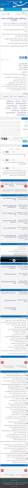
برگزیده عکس (24, 290)
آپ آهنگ (24, 101)
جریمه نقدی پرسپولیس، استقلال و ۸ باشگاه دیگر (17, 446)
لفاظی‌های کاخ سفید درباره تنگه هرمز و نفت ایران (17, 353)
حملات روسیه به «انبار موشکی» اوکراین (19, 379)
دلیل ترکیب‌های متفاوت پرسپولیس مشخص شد (17, 427)
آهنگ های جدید (23, 108)
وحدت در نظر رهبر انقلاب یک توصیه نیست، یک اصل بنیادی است (14, 444)
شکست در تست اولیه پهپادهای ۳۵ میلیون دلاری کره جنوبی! (15, 336)
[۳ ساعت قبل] (20, 185)
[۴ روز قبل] (7, 185)
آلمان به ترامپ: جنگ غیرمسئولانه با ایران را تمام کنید (17, 386)
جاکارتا (11, 96)
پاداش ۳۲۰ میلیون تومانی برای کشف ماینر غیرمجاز (9, 221)
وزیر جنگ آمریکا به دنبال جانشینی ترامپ (19, 334)
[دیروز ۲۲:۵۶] (22, 283)
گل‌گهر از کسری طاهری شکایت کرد (20, 349)
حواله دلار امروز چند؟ (22, 246)
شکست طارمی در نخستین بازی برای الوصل (18, 343)
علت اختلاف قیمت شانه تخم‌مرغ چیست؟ (19, 411)
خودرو (26, 180)
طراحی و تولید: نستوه (14, 486)
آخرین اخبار (25, 371)
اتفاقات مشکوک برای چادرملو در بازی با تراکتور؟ (18, 340)
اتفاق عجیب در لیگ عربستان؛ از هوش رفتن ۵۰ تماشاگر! (16, 436)
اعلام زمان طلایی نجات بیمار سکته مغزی (21, 475)
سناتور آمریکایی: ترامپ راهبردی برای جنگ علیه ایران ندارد (16, 324)
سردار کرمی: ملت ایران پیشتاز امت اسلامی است (17, 389)
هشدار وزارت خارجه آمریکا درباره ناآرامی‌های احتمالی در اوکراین (15, 397)
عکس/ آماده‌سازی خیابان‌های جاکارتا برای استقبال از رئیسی (15, 84)
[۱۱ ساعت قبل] (7, 470)
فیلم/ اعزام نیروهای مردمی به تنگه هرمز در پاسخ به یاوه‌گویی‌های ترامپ (13, 318)
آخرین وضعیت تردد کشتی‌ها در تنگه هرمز (17, 260)
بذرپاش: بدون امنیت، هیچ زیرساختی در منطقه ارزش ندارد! (15, 418)
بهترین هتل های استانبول (21, 103)
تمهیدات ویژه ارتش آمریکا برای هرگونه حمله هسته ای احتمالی (15, 425)
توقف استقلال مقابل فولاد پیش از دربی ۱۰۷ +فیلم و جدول (8, 267)
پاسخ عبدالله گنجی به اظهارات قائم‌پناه (19, 331)
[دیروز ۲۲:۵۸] (22, 276)
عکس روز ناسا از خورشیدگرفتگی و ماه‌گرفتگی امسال (17, 388)
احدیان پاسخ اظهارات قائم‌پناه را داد (20, 341)
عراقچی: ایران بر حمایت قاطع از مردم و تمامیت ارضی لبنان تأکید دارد (14, 373)
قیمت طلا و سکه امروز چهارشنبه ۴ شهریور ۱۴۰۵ (17, 251)
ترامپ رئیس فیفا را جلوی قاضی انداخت (19, 413)
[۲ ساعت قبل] (22, 215)
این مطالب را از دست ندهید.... (21, 195)
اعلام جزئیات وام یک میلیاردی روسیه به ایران (18, 451)
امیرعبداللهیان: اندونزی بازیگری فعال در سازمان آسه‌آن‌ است (14, 19)
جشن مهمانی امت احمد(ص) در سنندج (9, 293)
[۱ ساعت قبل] (22, 200)
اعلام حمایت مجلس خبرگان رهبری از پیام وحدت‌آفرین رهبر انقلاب (14, 377)
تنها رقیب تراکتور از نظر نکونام (10, 274)
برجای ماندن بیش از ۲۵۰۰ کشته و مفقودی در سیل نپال (16, 460)
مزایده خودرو (23, 110)
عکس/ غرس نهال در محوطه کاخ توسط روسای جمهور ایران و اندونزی (14, 86)
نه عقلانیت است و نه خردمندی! (20, 332)
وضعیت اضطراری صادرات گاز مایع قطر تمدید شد (17, 438)
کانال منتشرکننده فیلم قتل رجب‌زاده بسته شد (9, 198)
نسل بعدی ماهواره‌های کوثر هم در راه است (9, 213)
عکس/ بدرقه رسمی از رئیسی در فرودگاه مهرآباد (17, 82)
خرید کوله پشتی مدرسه (21, 115)
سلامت (25, 465)
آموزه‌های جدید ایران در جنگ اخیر (20, 402)
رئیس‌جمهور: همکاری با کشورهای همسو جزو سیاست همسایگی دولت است (15, 74)
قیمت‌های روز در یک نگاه (22, 244)
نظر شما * (25, 129)
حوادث (26, 356)
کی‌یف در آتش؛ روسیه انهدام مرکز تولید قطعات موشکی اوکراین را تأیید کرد (14, 351)
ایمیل (26, 125)
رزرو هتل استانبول (9, 103)
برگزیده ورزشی (24, 263)
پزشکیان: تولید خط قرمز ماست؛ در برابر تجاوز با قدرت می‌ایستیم (14, 381)
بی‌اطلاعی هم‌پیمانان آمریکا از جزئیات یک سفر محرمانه (16, 455)
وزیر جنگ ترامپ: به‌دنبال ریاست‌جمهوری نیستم (17, 400)
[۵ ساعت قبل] (22, 237)
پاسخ (3, 152)
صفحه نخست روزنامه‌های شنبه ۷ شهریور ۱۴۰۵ (10, 308)
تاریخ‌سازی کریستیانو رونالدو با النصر (19, 439)
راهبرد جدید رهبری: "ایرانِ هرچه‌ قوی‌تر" (19, 429)
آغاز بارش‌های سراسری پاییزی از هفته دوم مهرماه (17, 434)
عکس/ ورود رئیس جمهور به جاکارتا (19, 81)
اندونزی (15, 96)
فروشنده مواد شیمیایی (10, 112)
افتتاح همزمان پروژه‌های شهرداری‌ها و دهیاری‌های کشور (16, 375)
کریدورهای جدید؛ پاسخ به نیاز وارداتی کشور (18, 382)
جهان (24, 9)
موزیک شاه (18, 101)
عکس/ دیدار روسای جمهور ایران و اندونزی (18, 89)
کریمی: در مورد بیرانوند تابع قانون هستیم (19, 450)
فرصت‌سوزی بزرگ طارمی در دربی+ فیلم (19, 325)
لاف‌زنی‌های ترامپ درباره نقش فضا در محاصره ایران (17, 347)
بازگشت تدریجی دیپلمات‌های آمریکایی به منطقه (17, 393)
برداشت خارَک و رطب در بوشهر (10, 300)
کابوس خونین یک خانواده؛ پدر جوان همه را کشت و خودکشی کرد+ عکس (8, 236)
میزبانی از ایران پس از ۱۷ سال (20, 79)
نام (26, 122)
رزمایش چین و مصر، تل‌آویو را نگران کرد (19, 395)
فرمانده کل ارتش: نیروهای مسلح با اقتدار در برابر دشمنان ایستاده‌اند (14, 430)
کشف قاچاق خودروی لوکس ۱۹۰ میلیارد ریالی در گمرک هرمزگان (21, 190)
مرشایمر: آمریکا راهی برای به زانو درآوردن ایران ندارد (17, 329)
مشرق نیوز (17, 3)
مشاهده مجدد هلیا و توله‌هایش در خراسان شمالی (17, 404)
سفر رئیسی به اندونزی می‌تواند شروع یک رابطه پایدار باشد (15, 77)
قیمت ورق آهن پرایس (22, 112)
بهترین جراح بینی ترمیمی (12, 106)
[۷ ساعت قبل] (20, 470)
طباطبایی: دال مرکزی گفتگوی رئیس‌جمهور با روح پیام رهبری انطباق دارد (13, 384)
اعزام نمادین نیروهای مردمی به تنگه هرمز (18, 338)
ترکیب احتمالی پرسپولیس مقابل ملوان (19, 462)
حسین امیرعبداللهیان (22, 96)
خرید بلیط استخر (15, 110)
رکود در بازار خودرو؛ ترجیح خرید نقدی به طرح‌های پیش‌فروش (8, 190)
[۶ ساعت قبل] (22, 310)
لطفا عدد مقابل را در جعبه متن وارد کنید (20, 138)
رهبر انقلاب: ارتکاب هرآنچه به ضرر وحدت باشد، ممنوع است (15, 320)
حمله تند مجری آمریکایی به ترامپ (20, 345)
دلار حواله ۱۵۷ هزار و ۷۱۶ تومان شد (19, 253)
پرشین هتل (15, 108)
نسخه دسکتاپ (14, 480)
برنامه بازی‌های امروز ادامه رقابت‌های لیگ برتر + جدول (16, 457)
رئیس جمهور (6, 96)
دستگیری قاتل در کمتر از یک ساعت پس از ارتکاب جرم (8, 366)
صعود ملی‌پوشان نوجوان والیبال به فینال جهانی (8, 282)
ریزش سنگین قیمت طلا (22, 248)
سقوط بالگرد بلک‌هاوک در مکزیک (20, 423)
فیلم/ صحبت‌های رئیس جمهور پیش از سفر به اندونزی (16, 88)
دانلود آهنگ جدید (22, 106)
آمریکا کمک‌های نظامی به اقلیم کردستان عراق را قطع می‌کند (15, 391)
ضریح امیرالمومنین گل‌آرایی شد (20, 459)
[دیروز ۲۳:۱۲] (22, 268)
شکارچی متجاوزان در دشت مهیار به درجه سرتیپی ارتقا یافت (9, 206)
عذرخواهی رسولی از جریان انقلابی (20, 327)
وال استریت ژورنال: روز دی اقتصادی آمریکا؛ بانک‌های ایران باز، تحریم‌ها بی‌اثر (14, 442)
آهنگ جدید (8, 108)
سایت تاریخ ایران (10, 101)
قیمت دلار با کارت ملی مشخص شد (20, 249)
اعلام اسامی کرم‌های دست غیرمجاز (9, 475)
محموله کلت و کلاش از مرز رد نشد (9, 228)
